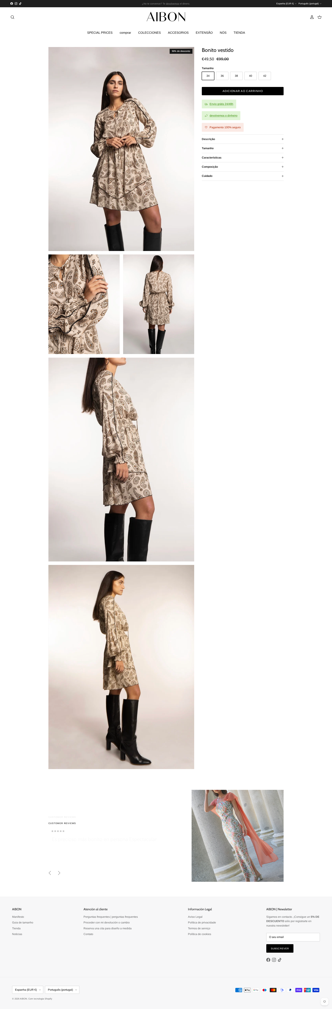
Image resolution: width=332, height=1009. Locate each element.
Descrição (208, 139)
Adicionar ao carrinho (243, 91)
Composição (210, 166)
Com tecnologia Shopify (40, 998)
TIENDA (239, 32)
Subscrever (280, 948)
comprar (125, 32)
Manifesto (18, 916)
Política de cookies (199, 934)
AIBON (23, 998)
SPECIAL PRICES (100, 32)
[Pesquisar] (12, 17)
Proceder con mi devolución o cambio (107, 922)
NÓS (223, 32)
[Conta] (311, 17)
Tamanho (208, 148)
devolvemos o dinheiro (223, 115)
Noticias (17, 934)
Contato (88, 934)
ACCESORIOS (178, 32)
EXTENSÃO (204, 32)
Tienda (16, 928)
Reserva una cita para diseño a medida (108, 928)
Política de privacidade (202, 922)
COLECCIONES (149, 32)
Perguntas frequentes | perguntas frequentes (111, 916)
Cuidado (207, 175)
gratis (152, 3)
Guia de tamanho (22, 922)
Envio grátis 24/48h (221, 104)
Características (212, 157)
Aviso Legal (195, 916)
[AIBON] (166, 17)
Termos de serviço (199, 928)
